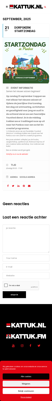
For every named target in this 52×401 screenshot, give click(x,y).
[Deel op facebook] (7, 186)
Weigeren (26, 384)
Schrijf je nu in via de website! (17, 154)
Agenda (14, 177)
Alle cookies (26, 376)
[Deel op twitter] (13, 186)
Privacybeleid (26, 397)
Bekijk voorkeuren (26, 391)
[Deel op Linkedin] (18, 186)
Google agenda (27, 177)
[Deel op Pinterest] (23, 186)
